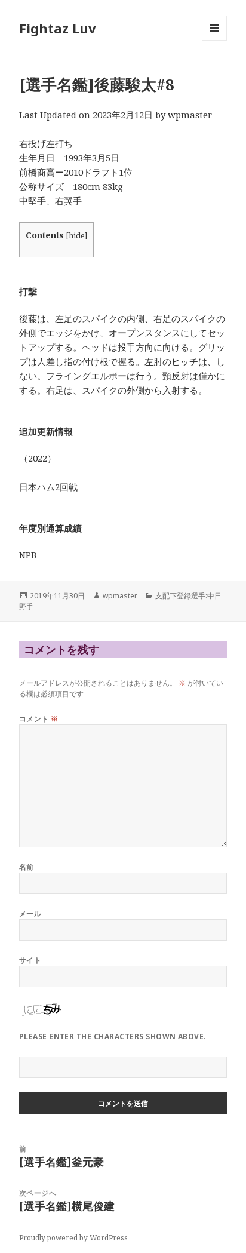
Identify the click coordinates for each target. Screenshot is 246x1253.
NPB (27, 555)
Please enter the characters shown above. (113, 1036)
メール (30, 913)
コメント (39, 719)
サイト (30, 960)
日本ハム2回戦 (48, 487)
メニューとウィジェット (214, 40)
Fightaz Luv (57, 28)
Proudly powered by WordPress (73, 1238)
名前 (26, 867)
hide (77, 235)
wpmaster (190, 115)
